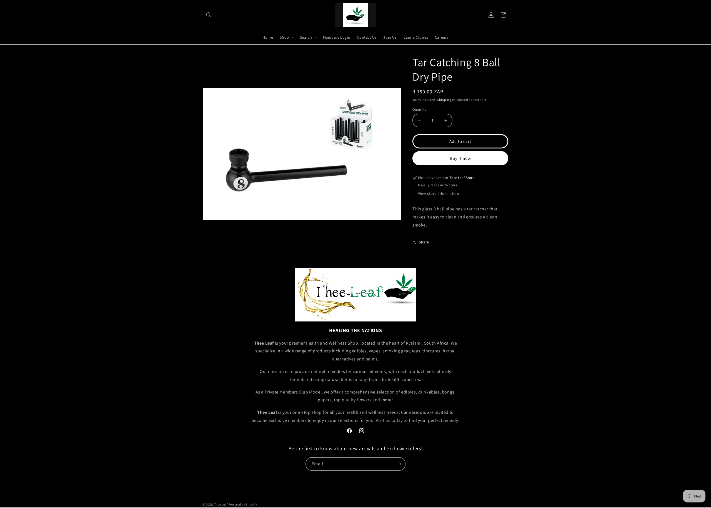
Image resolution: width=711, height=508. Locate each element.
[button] (209, 15)
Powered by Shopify (243, 504)
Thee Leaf (221, 504)
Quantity (419, 109)
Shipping (444, 100)
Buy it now (460, 158)
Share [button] (424, 242)
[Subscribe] (399, 464)
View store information (438, 193)
